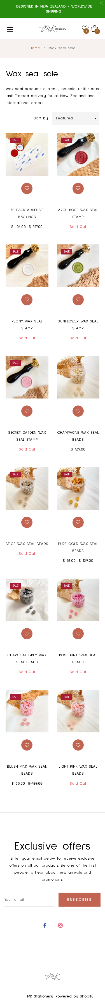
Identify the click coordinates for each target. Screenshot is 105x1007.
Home (35, 48)
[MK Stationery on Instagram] (60, 925)
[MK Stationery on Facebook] (45, 925)
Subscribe (79, 900)
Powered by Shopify (74, 996)
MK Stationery (40, 996)
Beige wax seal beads (27, 544)
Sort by (41, 118)
